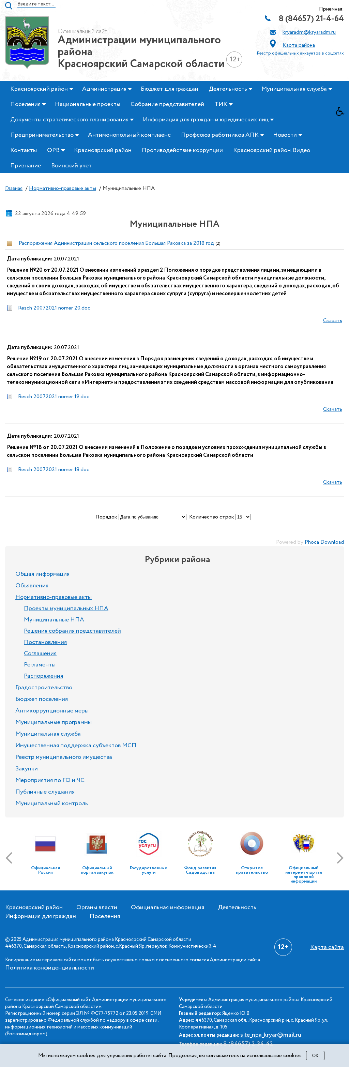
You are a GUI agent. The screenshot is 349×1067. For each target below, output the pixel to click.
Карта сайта (327, 947)
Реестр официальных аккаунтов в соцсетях (300, 53)
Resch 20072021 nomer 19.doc (53, 397)
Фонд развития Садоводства (200, 870)
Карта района (299, 45)
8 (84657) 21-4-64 (311, 19)
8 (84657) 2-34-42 (248, 1043)
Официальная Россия (45, 870)
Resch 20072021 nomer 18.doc (53, 470)
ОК (315, 1055)
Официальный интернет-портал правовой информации (303, 875)
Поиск (8, 6)
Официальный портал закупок (97, 870)
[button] (342, 113)
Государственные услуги (148, 870)
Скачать (332, 321)
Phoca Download (324, 542)
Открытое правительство (252, 870)
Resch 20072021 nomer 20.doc (54, 308)
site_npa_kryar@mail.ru (270, 1035)
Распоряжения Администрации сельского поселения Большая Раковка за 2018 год (116, 243)
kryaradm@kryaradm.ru (309, 32)
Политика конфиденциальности (49, 967)
